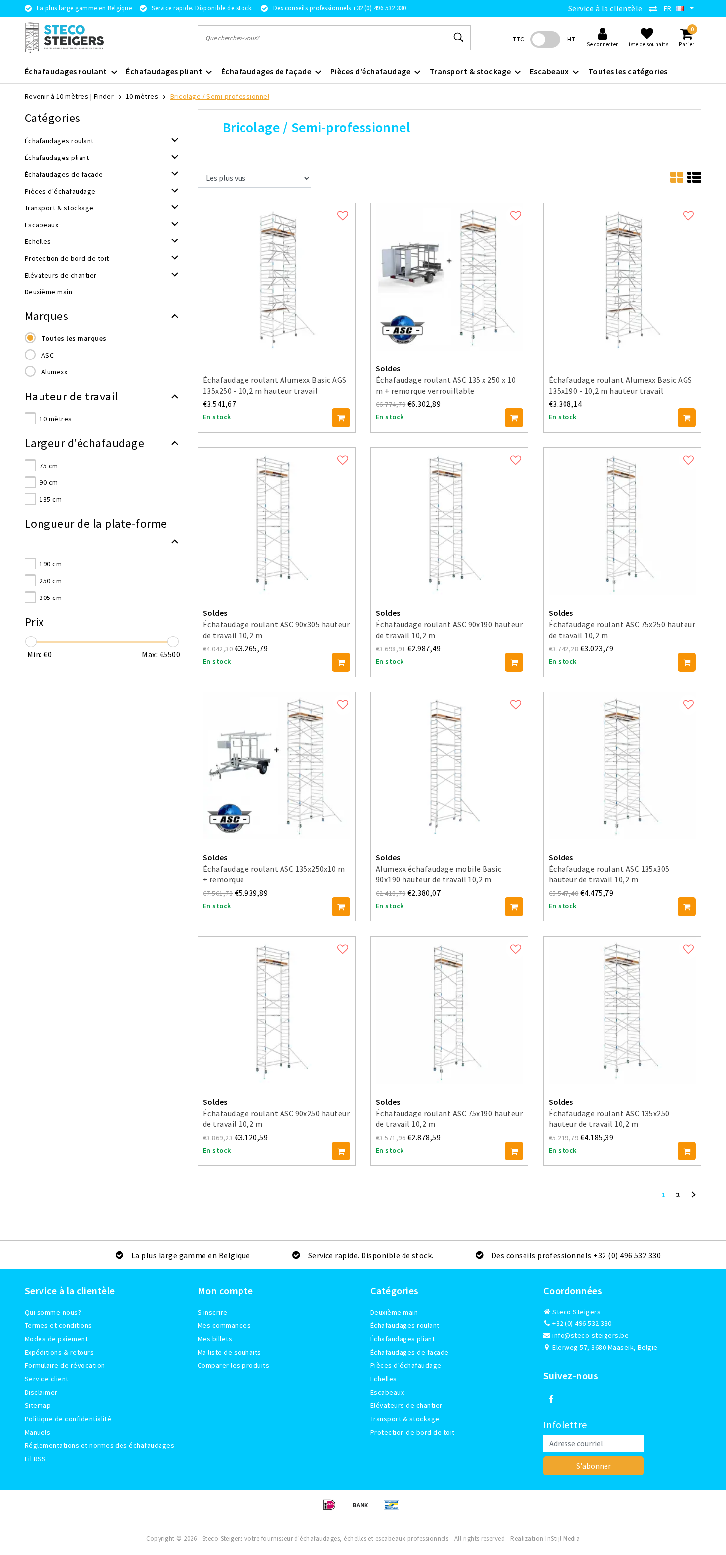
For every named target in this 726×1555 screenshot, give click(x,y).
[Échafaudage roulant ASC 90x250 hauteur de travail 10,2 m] (276, 1009)
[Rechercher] (458, 37)
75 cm (49, 465)
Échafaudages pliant (402, 1338)
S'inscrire (213, 1312)
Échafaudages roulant (405, 1325)
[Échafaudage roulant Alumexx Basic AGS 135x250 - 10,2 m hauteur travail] (276, 275)
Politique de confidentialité (68, 1418)
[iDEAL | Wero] (332, 1509)
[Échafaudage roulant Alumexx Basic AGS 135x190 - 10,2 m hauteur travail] (622, 275)
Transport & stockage (405, 1418)
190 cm (51, 563)
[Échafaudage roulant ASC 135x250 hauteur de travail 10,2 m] (622, 1009)
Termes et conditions (58, 1325)
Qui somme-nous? (53, 1312)
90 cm (49, 482)
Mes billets (215, 1338)
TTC (518, 39)
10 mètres (142, 96)
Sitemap (38, 1405)
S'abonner (593, 1466)
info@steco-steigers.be (590, 1335)
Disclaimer (41, 1392)
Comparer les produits (233, 1365)
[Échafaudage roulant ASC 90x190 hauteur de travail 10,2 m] (449, 520)
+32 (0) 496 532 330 (581, 1323)
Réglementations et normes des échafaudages (99, 1445)
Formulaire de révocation (65, 1365)
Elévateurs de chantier (406, 1405)
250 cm (51, 580)
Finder (104, 96)
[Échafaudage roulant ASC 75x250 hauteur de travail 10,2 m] (622, 520)
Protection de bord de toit (412, 1432)
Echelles (383, 1378)
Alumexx (54, 371)
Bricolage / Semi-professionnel (219, 96)
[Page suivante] (693, 1198)
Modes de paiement (56, 1338)
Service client (47, 1378)
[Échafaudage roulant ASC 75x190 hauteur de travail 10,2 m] (449, 1009)
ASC (47, 355)
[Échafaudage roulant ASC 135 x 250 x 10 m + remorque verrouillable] (449, 275)
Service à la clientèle (605, 8)
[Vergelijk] (655, 8)
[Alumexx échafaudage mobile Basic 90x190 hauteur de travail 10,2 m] (449, 765)
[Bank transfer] (363, 1509)
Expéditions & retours (59, 1352)
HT (571, 39)
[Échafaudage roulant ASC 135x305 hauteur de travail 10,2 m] (622, 765)
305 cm (51, 597)
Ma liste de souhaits (229, 1352)
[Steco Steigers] (64, 37)
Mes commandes (224, 1325)
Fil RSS (35, 1458)
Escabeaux (387, 1392)
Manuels (37, 1432)
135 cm (51, 499)
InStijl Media (562, 1538)
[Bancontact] (394, 1509)
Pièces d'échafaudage (406, 1365)
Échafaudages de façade (409, 1352)
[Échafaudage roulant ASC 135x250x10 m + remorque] (276, 765)
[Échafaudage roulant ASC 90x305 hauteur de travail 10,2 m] (276, 520)
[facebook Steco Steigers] (550, 1399)
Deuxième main (394, 1312)
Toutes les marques (74, 338)
